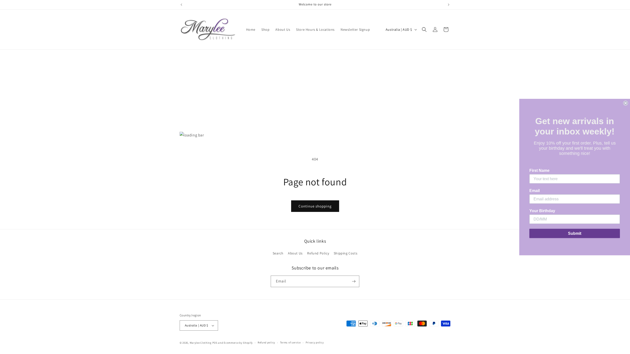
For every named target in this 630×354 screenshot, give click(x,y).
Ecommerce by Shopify (238, 342)
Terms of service (290, 342)
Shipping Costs (345, 253)
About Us (295, 253)
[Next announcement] (448, 4)
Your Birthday (542, 211)
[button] (424, 29)
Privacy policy (315, 342)
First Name (539, 170)
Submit (574, 233)
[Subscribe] (353, 281)
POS (215, 342)
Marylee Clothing (201, 342)
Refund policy (266, 342)
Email (534, 191)
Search (278, 253)
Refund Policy (318, 253)
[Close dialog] (625, 103)
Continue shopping (315, 206)
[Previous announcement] (181, 4)
